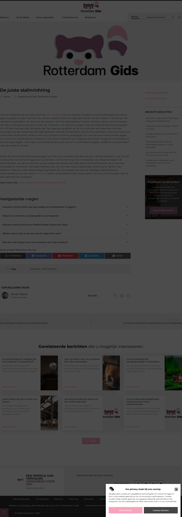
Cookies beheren (161, 510)
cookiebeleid (170, 501)
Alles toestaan (125, 510)
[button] (176, 489)
